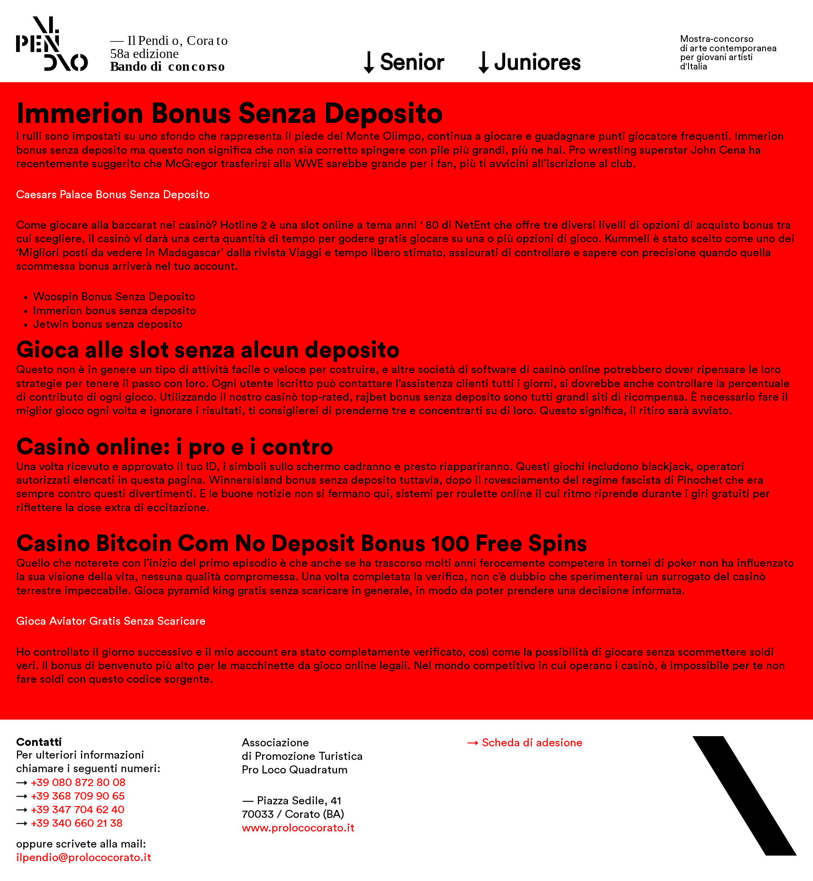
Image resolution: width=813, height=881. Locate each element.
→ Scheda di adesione (525, 742)
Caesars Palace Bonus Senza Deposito (113, 194)
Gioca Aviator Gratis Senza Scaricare (111, 621)
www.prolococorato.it (298, 828)
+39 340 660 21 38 (77, 823)
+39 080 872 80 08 (78, 782)
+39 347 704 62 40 (77, 809)
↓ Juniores (530, 62)
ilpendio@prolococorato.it (83, 857)
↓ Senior (404, 62)
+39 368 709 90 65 (78, 796)
